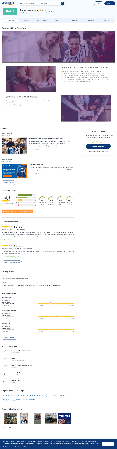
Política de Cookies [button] (21, 446)
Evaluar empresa (98, 146)
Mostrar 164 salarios (9, 337)
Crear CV (109, 3)
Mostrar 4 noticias (8, 182)
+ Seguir (49, 11)
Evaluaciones (42, 20)
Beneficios (91, 20)
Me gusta (35, 149)
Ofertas (26, 20)
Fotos (106, 20)
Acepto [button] (108, 444)
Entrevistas (74, 20)
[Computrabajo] (8, 3)
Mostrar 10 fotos (8, 428)
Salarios (58, 20)
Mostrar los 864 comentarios (11, 263)
